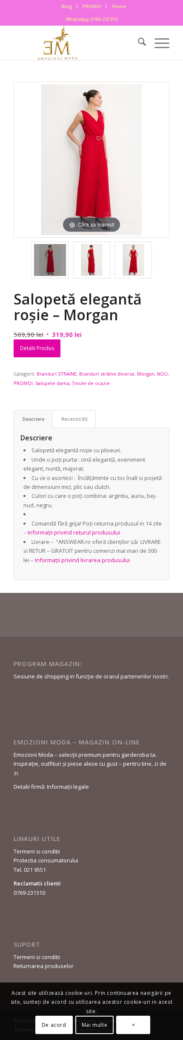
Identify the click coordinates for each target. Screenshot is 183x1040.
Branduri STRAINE (57, 374)
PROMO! (92, 6)
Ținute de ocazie (91, 383)
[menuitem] (67, 6)
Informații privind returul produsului (73, 532)
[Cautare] (137, 43)
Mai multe (94, 1025)
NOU (162, 374)
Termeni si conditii (37, 851)
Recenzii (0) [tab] (74, 419)
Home (119, 6)
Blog (67, 6)
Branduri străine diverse (106, 374)
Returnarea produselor (44, 966)
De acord (54, 1025)
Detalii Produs (37, 348)
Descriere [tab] (33, 419)
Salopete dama (52, 383)
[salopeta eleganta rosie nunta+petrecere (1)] (91, 260)
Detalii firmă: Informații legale (51, 786)
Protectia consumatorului (46, 860)
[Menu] (157, 43)
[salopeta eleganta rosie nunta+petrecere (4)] (133, 260)
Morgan (145, 374)
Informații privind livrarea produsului (82, 560)
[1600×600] (76, 43)
